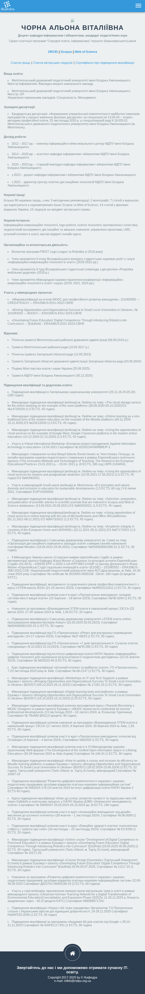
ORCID (53, 51)
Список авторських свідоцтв (52, 62)
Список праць (20, 62)
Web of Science (86, 51)
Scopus (66, 51)
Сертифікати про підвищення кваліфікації (105, 62)
